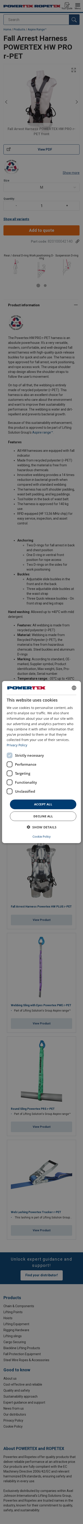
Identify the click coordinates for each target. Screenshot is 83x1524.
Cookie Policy (42, 836)
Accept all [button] (43, 804)
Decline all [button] (43, 816)
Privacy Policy (17, 745)
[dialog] (41, 762)
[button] (41, 827)
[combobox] (74, 688)
